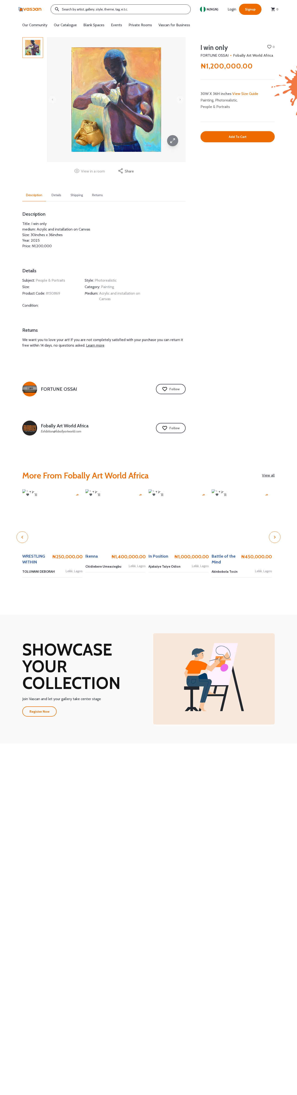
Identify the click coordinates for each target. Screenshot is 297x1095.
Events (116, 25)
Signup (250, 9)
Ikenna (91, 556)
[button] (214, 679)
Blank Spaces (93, 25)
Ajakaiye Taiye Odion (164, 566)
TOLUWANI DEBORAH (38, 571)
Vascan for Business (174, 25)
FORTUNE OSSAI (214, 55)
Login (232, 9)
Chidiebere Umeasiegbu (103, 566)
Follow (174, 389)
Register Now (39, 711)
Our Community (34, 25)
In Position (158, 556)
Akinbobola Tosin (225, 571)
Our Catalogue (65, 25)
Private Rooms (140, 25)
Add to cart (237, 137)
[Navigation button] (172, 140)
